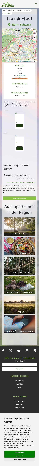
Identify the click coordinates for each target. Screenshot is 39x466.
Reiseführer (11, 10)
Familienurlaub (19, 401)
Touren (19, 387)
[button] (20, 46)
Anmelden (20, 369)
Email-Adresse (19, 361)
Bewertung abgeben (19, 198)
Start (4, 10)
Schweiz (19, 10)
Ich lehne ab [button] (19, 456)
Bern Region (27, 10)
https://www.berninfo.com (19, 78)
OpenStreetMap (27, 61)
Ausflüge (19, 384)
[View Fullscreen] (34, 31)
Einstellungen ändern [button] (19, 459)
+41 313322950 (20, 75)
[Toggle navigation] (36, 4)
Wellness (19, 404)
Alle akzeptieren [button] (19, 452)
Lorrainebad (7, 13)
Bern (15, 24)
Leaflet (19, 61)
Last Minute (19, 408)
